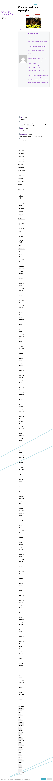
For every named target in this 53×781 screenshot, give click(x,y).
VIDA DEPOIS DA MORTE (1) (21, 233)
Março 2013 (21, 508)
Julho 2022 (21, 322)
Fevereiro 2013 (21, 510)
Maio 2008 (20, 607)
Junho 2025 (21, 273)
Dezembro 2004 (21, 677)
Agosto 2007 (21, 622)
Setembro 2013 (21, 498)
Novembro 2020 (21, 351)
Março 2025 (21, 278)
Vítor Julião (20, 215)
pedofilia (20, 762)
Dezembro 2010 (21, 554)
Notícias (20, 757)
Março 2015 (21, 467)
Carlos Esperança (33, 33)
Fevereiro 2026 (21, 259)
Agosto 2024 (21, 290)
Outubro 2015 (21, 455)
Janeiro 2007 (21, 634)
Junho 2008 (21, 605)
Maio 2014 (20, 484)
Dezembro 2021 (21, 331)
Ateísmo (20, 710)
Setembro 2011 (21, 539)
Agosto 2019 (21, 377)
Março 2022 (21, 326)
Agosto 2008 (21, 602)
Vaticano (20, 774)
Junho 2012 (21, 523)
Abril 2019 (20, 384)
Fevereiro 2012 (21, 530)
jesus (23, 745)
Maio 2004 (20, 689)
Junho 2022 (21, 324)
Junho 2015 (21, 462)
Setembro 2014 (21, 477)
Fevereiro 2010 (21, 571)
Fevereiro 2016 (21, 448)
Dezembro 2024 (21, 283)
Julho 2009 (21, 583)
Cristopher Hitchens (20, 723)
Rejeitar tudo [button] (49, 779)
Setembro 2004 (21, 682)
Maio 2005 (20, 668)
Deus (19, 727)
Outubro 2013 (21, 496)
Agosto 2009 (21, 581)
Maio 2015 (20, 464)
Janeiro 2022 (21, 329)
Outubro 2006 (21, 639)
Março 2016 (21, 447)
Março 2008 (21, 610)
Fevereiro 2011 (21, 551)
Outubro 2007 (21, 619)
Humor (20, 740)
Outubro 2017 (21, 414)
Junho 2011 (21, 544)
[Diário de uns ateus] (7, 8)
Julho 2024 (21, 292)
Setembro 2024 (21, 288)
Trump (22, 772)
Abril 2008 (20, 609)
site (19, 772)
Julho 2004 (21, 685)
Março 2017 (21, 426)
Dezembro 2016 (21, 431)
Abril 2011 (20, 547)
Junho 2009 (21, 585)
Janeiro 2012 (21, 532)
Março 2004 (21, 692)
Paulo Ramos (21, 212)
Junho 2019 (21, 380)
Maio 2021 (20, 343)
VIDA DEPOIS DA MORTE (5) (21, 224)
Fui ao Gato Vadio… (21, 238)
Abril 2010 (20, 568)
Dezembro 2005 (21, 656)
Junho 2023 (21, 310)
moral (20, 752)
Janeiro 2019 (21, 389)
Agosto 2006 (21, 643)
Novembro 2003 (21, 699)
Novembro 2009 (21, 576)
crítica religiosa (20, 725)
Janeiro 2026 (21, 261)
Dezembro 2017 (21, 411)
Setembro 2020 (21, 355)
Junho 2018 (21, 401)
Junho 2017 (21, 421)
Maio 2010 (20, 566)
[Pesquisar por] (24, 143)
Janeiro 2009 (21, 593)
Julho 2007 (21, 624)
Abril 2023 (20, 314)
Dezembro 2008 (21, 595)
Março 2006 (21, 651)
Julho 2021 (20, 339)
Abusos (22, 706)
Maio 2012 (20, 525)
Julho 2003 (21, 701)
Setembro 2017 (21, 416)
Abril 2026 (20, 256)
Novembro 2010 (21, 556)
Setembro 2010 (21, 559)
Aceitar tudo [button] (44, 779)
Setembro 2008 (21, 600)
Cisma (19, 717)
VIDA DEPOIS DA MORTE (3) (21, 229)
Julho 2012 (20, 522)
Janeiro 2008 (21, 614)
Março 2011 (21, 549)
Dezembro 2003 (21, 697)
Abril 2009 (20, 588)
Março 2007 (21, 631)
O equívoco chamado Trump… (21, 241)
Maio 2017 (20, 423)
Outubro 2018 (21, 394)
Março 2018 (21, 406)
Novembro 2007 (21, 617)
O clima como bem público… (21, 236)
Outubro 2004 (21, 680)
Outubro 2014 (21, 476)
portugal (20, 767)
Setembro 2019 (21, 375)
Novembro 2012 (21, 515)
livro (19, 750)
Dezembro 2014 (21, 472)
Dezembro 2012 (21, 513)
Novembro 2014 (21, 474)
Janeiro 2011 (21, 552)
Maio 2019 (20, 382)
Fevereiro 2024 (21, 300)
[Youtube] (20, 198)
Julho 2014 (21, 481)
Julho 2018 (21, 399)
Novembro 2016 (21, 433)
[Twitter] (22, 196)
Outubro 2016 (21, 435)
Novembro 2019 (21, 372)
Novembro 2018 (21, 392)
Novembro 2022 (21, 317)
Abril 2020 (20, 363)
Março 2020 (21, 365)
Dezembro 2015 (21, 452)
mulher (20, 755)
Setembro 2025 (21, 268)
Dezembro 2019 (21, 370)
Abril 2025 (20, 276)
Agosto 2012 (21, 520)
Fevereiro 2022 (21, 327)
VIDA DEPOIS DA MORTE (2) (21, 231)
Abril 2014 (20, 486)
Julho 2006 (21, 644)
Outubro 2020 (21, 353)
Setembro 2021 (21, 336)
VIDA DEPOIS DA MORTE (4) (21, 226)
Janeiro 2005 (21, 675)
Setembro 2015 (21, 457)
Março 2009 (21, 590)
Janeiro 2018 (21, 409)
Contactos (4, 18)
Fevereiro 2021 (21, 348)
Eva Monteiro (20, 205)
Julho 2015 (20, 460)
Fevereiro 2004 (21, 694)
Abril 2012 (20, 527)
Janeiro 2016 (21, 450)
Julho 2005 (21, 665)
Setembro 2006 (21, 641)
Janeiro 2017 (21, 430)
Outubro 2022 (21, 319)
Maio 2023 (20, 312)
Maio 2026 (20, 254)
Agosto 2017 (21, 418)
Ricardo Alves (21, 214)
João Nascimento (21, 208)
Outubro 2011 (21, 537)
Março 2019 (21, 385)
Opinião (20, 759)
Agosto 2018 (21, 397)
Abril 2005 (20, 670)
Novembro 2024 (21, 285)
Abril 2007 (20, 629)
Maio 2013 (20, 505)
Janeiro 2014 (21, 491)
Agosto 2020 (21, 356)
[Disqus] (33, 102)
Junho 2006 (21, 646)
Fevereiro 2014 (21, 489)
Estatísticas (21, 732)
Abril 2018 (20, 404)
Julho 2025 (21, 271)
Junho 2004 (21, 687)
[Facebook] (20, 196)
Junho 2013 (21, 503)
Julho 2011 (20, 542)
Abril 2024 (20, 297)
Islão (19, 745)
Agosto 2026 (21, 251)
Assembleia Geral (20, 708)
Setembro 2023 (21, 305)
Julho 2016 (20, 440)
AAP (3, 17)
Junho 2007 (21, 626)
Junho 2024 (21, 293)
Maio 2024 (20, 295)
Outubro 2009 (21, 578)
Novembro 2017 (21, 413)
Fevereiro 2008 (21, 612)
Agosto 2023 (21, 307)
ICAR (23, 740)
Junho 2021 (21, 341)
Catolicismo (21, 715)
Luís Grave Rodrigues (22, 209)
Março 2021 (21, 346)
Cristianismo (21, 720)
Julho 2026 (21, 252)
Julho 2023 (21, 309)
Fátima (20, 735)
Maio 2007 (20, 627)
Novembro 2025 (21, 264)
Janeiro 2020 (21, 368)
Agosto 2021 (21, 338)
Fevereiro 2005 (21, 673)
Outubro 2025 (21, 266)
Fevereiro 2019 (21, 387)
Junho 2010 (21, 564)
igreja (20, 742)
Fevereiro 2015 (21, 469)
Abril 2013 (20, 506)
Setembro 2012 (21, 518)
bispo (19, 712)
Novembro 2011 (21, 535)
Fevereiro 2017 (21, 428)
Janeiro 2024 (21, 302)
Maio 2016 (20, 443)
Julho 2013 (20, 501)
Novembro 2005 (21, 658)
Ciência (20, 719)
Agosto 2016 (21, 438)
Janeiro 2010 (21, 573)
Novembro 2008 (21, 597)
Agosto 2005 (21, 663)
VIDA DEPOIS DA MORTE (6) (21, 221)
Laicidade (20, 747)
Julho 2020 (21, 358)
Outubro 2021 (21, 334)
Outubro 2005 (21, 660)
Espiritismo (20, 730)
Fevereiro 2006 (21, 653)
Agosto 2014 (21, 479)
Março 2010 (21, 569)
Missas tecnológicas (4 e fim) (21, 244)
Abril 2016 (20, 445)
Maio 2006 (20, 648)
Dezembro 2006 (21, 636)
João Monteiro (21, 206)
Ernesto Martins (21, 203)
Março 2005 (21, 672)
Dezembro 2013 (21, 493)
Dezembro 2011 (21, 534)
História (20, 737)
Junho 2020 (21, 360)
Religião (20, 769)
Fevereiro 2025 (21, 280)
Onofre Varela (21, 211)
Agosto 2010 (21, 561)
